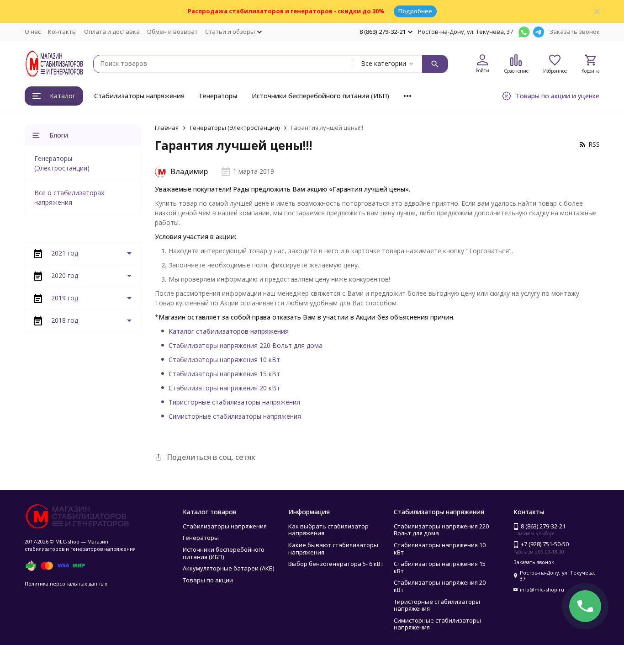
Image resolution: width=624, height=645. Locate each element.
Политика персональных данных (66, 583)
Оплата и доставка (112, 31)
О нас (33, 31)
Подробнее (415, 11)
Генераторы (218, 95)
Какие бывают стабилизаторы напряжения (333, 548)
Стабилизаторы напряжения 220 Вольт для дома (246, 345)
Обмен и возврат (172, 31)
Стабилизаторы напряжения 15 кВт (224, 373)
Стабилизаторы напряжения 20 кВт (224, 388)
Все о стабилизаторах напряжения (69, 197)
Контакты (62, 31)
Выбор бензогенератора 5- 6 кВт (336, 564)
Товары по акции (208, 580)
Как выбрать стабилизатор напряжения (328, 530)
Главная (167, 127)
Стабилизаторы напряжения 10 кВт (224, 359)
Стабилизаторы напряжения (139, 95)
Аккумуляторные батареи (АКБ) (228, 568)
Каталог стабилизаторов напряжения (229, 331)
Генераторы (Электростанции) (235, 127)
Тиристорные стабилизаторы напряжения (234, 402)
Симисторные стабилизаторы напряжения (235, 416)
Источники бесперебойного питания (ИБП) (320, 95)
